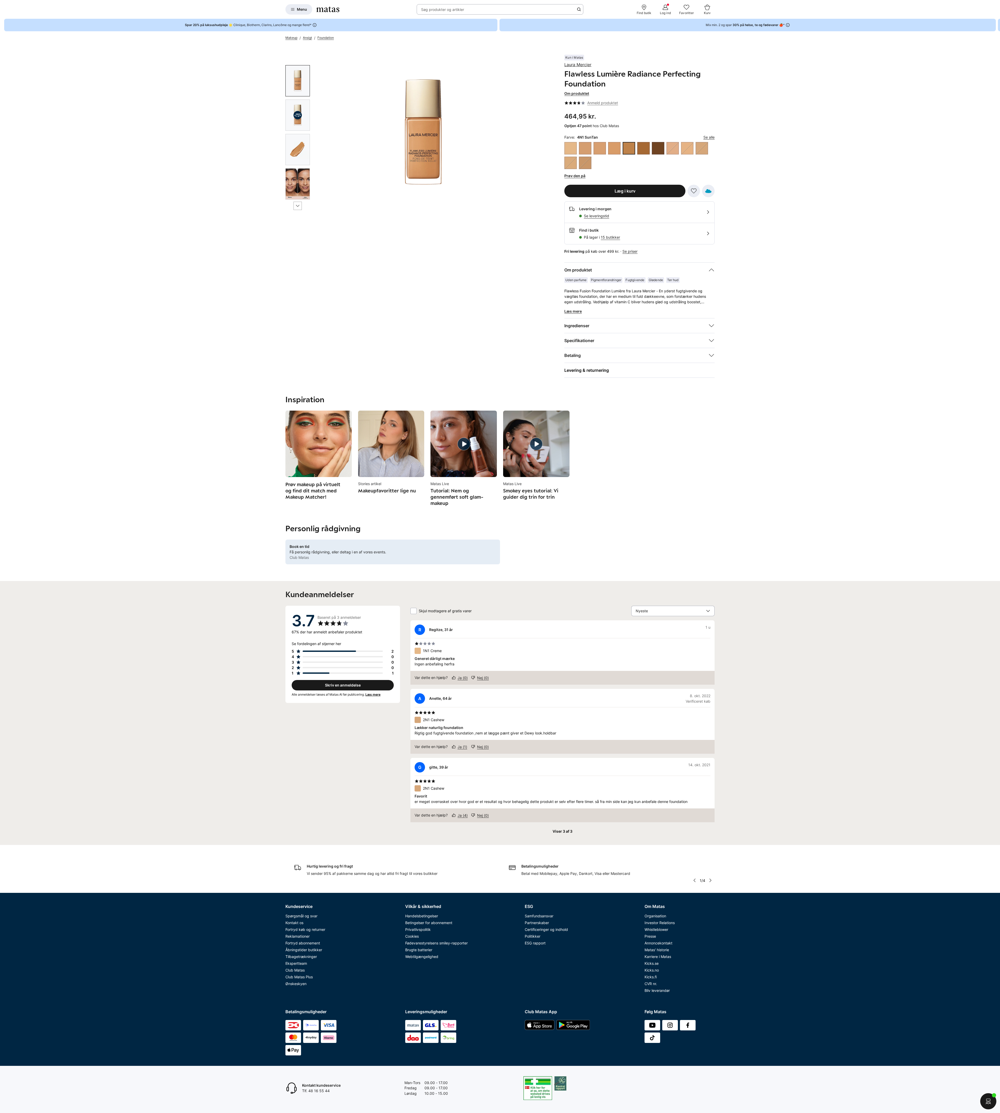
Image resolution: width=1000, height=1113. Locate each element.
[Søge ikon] (579, 9)
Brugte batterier (418, 950)
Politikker (532, 936)
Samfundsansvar (539, 916)
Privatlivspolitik (418, 929)
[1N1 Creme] (570, 148)
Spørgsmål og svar (301, 916)
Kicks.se (652, 963)
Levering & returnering (586, 370)
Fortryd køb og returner (305, 929)
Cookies (412, 936)
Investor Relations (660, 922)
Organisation (655, 916)
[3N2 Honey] (599, 148)
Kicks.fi (651, 977)
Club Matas (295, 970)
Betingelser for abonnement (428, 922)
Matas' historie (657, 950)
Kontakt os (294, 922)
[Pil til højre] (996, 25)
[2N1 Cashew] (702, 148)
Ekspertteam (296, 963)
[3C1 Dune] (585, 148)
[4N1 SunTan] (629, 148)
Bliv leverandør (657, 990)
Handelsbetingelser (421, 916)
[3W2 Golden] (614, 148)
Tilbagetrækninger (301, 956)
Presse (650, 936)
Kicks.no (652, 970)
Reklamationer (297, 936)
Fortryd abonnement (302, 943)
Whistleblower (656, 929)
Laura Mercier (577, 64)
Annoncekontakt (658, 943)
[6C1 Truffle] (658, 148)
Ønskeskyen (296, 983)
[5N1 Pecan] (643, 148)
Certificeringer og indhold (546, 929)
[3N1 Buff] (585, 163)
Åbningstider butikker (303, 950)
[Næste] (297, 206)
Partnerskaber (537, 922)
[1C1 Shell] (672, 148)
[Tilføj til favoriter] (694, 191)
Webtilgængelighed (421, 956)
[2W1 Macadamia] (570, 163)
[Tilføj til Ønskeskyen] (708, 191)
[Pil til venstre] (694, 880)
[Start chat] (988, 1101)
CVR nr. (651, 983)
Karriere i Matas (658, 956)
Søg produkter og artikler (442, 9)
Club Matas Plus (299, 977)
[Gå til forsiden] (327, 9)
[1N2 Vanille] (687, 148)
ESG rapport (535, 943)
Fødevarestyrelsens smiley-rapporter (436, 943)
